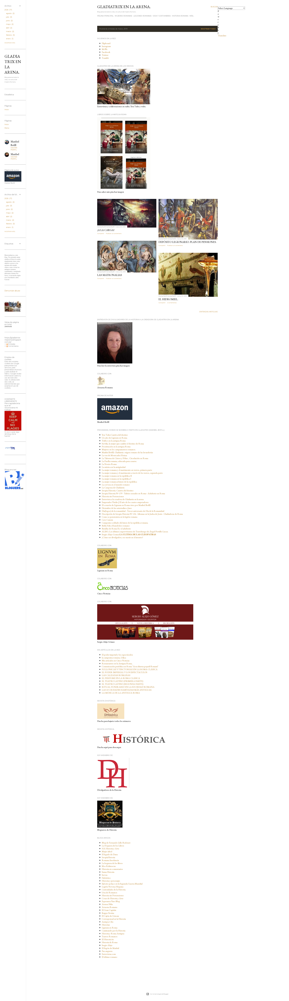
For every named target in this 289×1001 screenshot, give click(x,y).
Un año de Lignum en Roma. (114, 437)
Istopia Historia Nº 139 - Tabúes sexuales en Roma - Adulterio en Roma (133, 493)
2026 (8, 10)
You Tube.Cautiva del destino (115, 434)
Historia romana (180, 16)
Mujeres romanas (123, 16)
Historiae (106, 924)
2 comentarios (171, 303)
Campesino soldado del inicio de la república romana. (125, 522)
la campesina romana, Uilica (114, 657)
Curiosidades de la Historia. (114, 889)
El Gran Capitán (109, 910)
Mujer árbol (107, 851)
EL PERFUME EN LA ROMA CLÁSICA (121, 678)
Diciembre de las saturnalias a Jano (117, 508)
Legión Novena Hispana (112, 886)
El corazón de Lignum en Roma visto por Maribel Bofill (126, 505)
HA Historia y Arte (110, 848)
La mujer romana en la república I (116, 478)
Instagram (106, 46)
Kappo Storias (108, 913)
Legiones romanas (142, 16)
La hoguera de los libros (112, 863)
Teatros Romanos (109, 936)
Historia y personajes (111, 880)
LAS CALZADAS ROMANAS (116, 675)
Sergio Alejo (107, 945)
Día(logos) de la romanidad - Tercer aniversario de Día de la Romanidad (133, 511)
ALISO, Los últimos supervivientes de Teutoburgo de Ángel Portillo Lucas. (135, 531)
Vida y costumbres (162, 16)
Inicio (7, 110)
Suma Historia (108, 871)
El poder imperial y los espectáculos (117, 654)
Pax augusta (107, 951)
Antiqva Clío (107, 921)
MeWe (104, 49)
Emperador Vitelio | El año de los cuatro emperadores (125, 502)
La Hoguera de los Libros (113, 845)
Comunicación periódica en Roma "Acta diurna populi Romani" (130, 666)
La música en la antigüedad (114, 467)
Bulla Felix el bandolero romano (116, 525)
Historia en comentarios (112, 869)
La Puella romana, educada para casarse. (119, 461)
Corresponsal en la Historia (114, 918)
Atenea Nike (107, 904)
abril (9, 28)
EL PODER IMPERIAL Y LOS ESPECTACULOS (124, 672)
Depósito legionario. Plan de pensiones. (187, 242)
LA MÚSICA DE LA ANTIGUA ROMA (121, 692)
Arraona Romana (109, 907)
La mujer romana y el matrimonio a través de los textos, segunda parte (132, 472)
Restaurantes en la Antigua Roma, (117, 663)
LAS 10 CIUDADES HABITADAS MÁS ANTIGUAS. (127, 689)
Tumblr (105, 57)
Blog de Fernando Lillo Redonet (116, 842)
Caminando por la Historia (113, 930)
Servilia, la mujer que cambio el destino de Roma (123, 443)
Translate (222, 35)
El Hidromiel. (168, 299)
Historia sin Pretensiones (113, 895)
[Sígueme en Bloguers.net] (14, 489)
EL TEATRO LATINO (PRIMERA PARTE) (122, 681)
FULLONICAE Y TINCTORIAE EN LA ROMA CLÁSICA (129, 669)
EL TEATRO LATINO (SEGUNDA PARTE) (122, 684)
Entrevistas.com (109, 954)
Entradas (11, 344)
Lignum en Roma (109, 927)
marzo (10, 31)
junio (9, 21)
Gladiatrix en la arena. (124, 6)
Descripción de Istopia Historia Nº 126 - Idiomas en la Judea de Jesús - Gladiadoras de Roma (142, 513)
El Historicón (108, 939)
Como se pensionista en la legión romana (119, 516)
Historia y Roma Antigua (113, 933)
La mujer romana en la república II (117, 475)
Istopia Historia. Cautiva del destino (117, 490)
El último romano (109, 956)
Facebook (106, 52)
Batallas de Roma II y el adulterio (116, 528)
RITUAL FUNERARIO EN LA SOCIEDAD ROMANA (128, 686)
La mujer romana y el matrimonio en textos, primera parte (127, 469)
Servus (104, 874)
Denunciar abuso (12, 291)
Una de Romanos (109, 892)
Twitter (105, 55)
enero (9, 39)
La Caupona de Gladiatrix (113, 487)
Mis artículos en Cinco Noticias (115, 660)
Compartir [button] (100, 233)
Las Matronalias (109, 275)
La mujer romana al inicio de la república (119, 481)
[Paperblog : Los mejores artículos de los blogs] (10, 449)
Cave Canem (107, 519)
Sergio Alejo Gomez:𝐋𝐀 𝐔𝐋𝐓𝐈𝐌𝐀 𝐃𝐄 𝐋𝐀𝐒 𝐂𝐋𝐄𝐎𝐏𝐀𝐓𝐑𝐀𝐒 (129, 534)
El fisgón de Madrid (110, 948)
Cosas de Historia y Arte (112, 898)
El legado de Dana (110, 854)
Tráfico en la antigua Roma (114, 440)
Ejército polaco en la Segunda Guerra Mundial (122, 883)
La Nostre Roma (109, 464)
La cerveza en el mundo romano (116, 484)
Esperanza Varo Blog (111, 901)
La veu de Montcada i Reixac (114, 455)
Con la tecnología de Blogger (159, 994)
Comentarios (13, 346)
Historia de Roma (109, 942)
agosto (10, 13)
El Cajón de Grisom (110, 915)
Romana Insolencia (110, 860)
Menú (7, 128)
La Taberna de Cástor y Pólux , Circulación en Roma (125, 458)
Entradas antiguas (208, 312)
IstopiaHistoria (108, 857)
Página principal (105, 16)
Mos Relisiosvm (109, 866)
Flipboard (106, 43)
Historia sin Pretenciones (113, 496)
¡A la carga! (105, 230)
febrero (10, 35)
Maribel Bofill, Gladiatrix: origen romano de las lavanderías (127, 452)
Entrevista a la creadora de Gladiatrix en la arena (123, 499)
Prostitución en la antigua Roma (116, 446)
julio (9, 17)
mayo (9, 24)
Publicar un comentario (113, 233)
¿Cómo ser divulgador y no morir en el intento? (122, 537)
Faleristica (106, 877)
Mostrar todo (208, 29)
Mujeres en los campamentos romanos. (119, 449)
